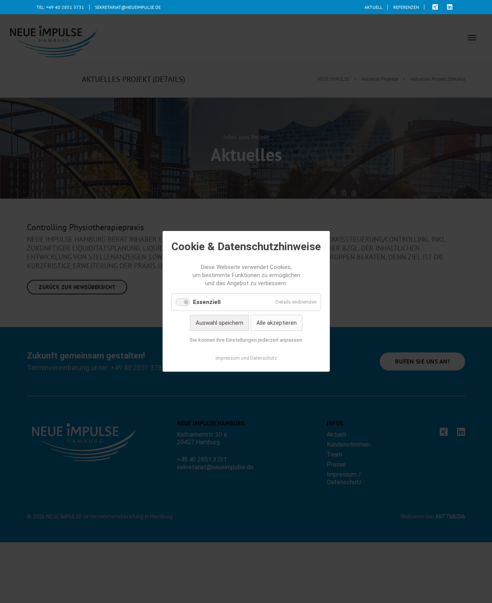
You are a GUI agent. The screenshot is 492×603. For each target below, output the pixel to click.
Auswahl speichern (219, 322)
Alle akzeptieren (276, 322)
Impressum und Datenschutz (246, 358)
